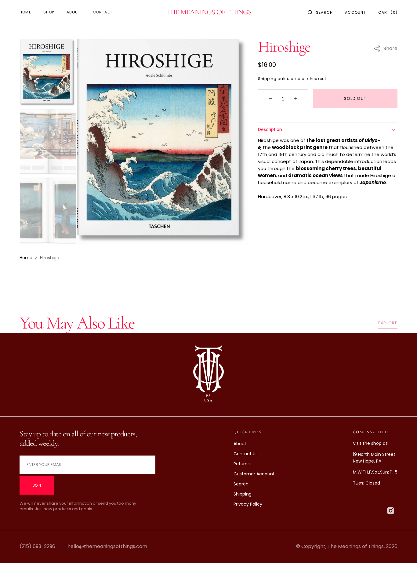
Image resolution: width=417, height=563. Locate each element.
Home (26, 258)
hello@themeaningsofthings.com (107, 546)
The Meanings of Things (356, 546)
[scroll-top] (403, 549)
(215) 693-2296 (37, 546)
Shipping (267, 78)
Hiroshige (268, 140)
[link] (208, 375)
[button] (320, 12)
